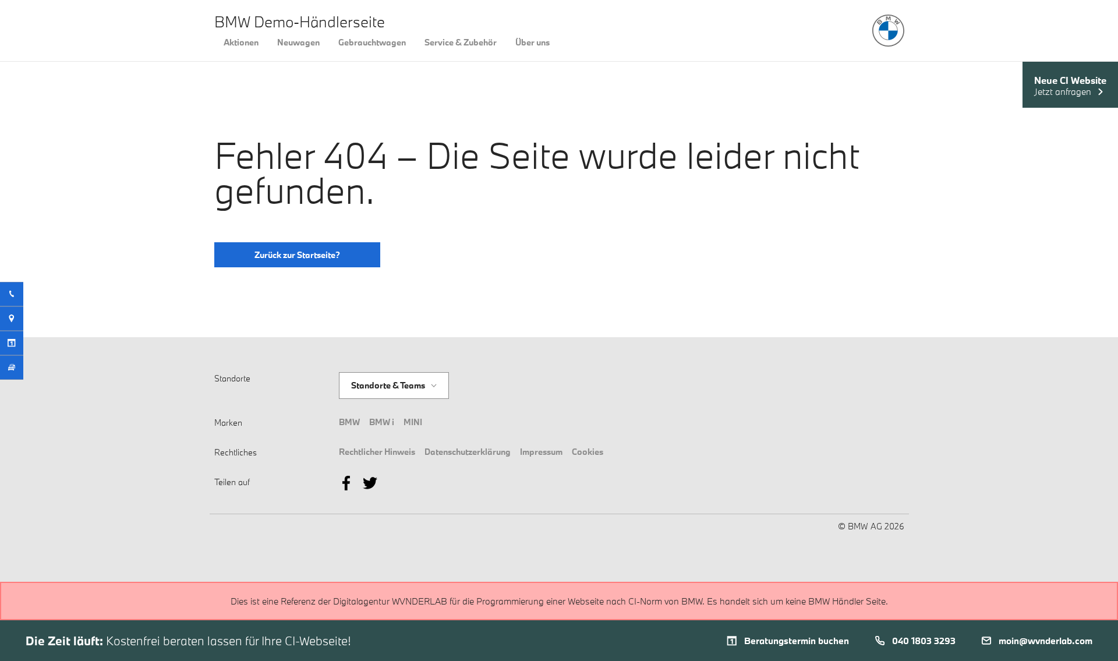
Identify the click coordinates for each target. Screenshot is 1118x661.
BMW (349, 421)
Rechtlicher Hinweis (377, 451)
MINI (413, 421)
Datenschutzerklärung (467, 451)
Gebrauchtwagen (372, 42)
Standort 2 (372, 392)
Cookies (587, 451)
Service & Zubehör (460, 42)
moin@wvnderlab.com (1045, 640)
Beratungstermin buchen (796, 640)
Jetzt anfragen (1062, 91)
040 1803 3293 (924, 640)
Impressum (541, 451)
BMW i (381, 421)
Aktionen (241, 42)
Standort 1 (371, 372)
